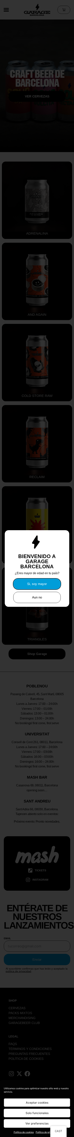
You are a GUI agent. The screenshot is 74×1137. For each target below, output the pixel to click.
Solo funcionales (37, 1113)
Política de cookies (24, 1132)
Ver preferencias (37, 1123)
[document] (37, 568)
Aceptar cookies (37, 1102)
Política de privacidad (47, 1132)
